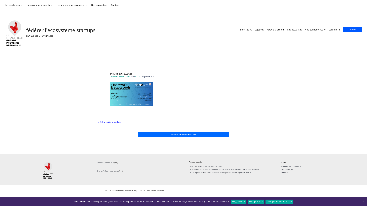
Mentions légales (287, 169)
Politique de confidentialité (291, 166)
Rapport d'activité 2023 (105, 163)
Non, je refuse (256, 201)
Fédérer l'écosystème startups (60, 30)
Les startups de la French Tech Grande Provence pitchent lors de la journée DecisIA (220, 172)
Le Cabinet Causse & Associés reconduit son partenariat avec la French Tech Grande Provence (224, 169)
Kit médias (285, 172)
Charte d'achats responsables (108, 171)
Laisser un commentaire (120, 76)
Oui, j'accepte (238, 201)
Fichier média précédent (109, 122)
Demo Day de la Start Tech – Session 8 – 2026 (205, 166)
